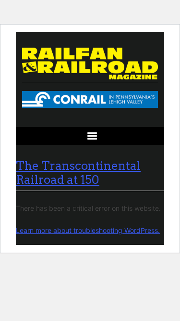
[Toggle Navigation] (90, 136)
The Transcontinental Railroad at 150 (78, 173)
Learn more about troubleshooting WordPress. (88, 230)
